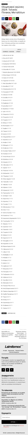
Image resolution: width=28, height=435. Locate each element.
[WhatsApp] (13, 18)
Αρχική (3, 1)
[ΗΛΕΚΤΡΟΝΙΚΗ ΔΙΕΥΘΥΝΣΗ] (17, 18)
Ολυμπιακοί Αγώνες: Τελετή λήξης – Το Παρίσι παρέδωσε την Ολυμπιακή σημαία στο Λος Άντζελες (20, 335)
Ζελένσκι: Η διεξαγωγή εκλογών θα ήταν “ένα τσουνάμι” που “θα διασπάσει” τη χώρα (14, 406)
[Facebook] (3, 18)
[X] (6, 18)
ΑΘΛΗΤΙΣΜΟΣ (9, 1)
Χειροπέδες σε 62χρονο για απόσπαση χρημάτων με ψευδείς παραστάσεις (8, 334)
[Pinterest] (10, 18)
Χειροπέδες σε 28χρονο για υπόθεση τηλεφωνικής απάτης (12, 400)
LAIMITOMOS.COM (11, 313)
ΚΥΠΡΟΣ (3, 397)
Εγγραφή (13, 422)
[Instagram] (7, 370)
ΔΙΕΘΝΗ (3, 408)
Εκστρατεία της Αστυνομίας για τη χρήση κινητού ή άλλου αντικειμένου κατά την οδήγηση (13, 394)
